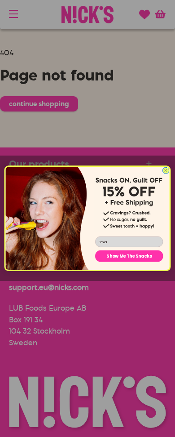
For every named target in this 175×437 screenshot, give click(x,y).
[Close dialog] (165, 170)
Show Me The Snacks (129, 256)
